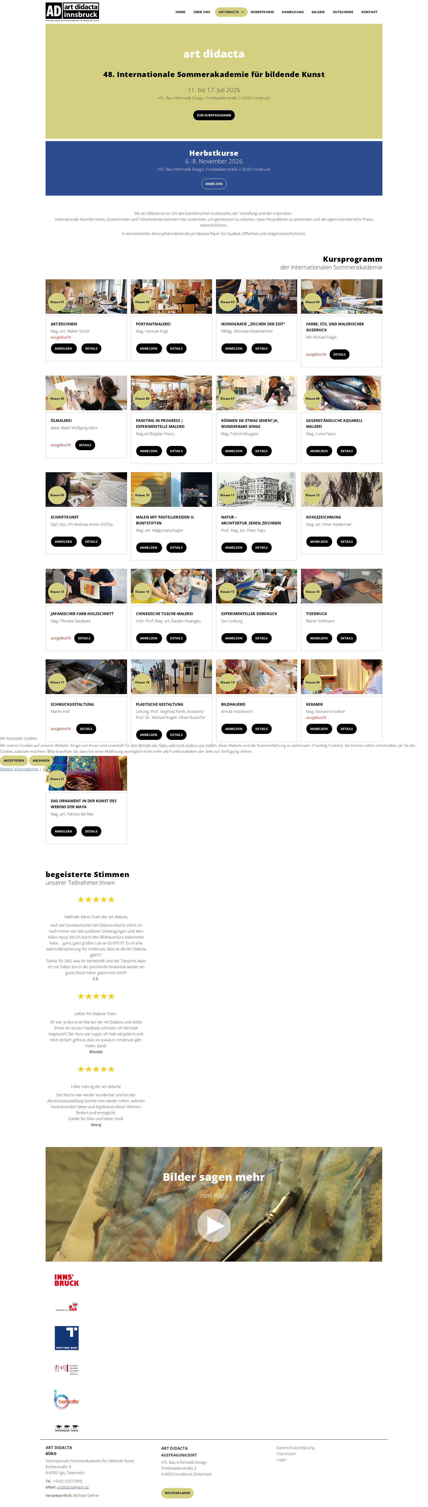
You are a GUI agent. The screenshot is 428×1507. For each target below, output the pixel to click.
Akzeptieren (14, 760)
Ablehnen (41, 760)
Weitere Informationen (19, 768)
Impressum (52, 768)
